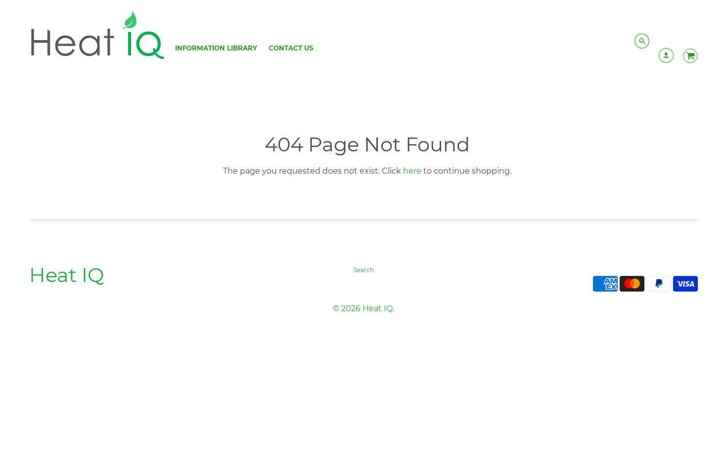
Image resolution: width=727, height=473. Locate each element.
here (412, 171)
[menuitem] (216, 48)
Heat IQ (66, 275)
